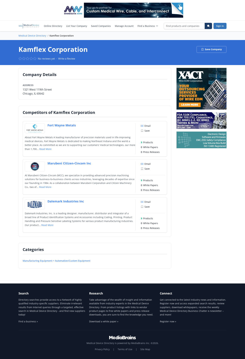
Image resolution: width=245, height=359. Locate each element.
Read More (45, 149)
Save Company (213, 49)
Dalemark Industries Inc (66, 201)
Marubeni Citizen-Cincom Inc (69, 163)
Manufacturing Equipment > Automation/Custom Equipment (56, 260)
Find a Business (146, 26)
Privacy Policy (102, 349)
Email (147, 125)
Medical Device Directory (32, 35)
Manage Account (124, 26)
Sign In (220, 26)
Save (147, 130)
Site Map (145, 349)
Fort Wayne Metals (62, 125)
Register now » (168, 321)
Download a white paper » (103, 321)
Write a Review (66, 58)
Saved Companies (101, 26)
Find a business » (28, 321)
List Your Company (76, 26)
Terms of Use (125, 349)
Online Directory (53, 26)
